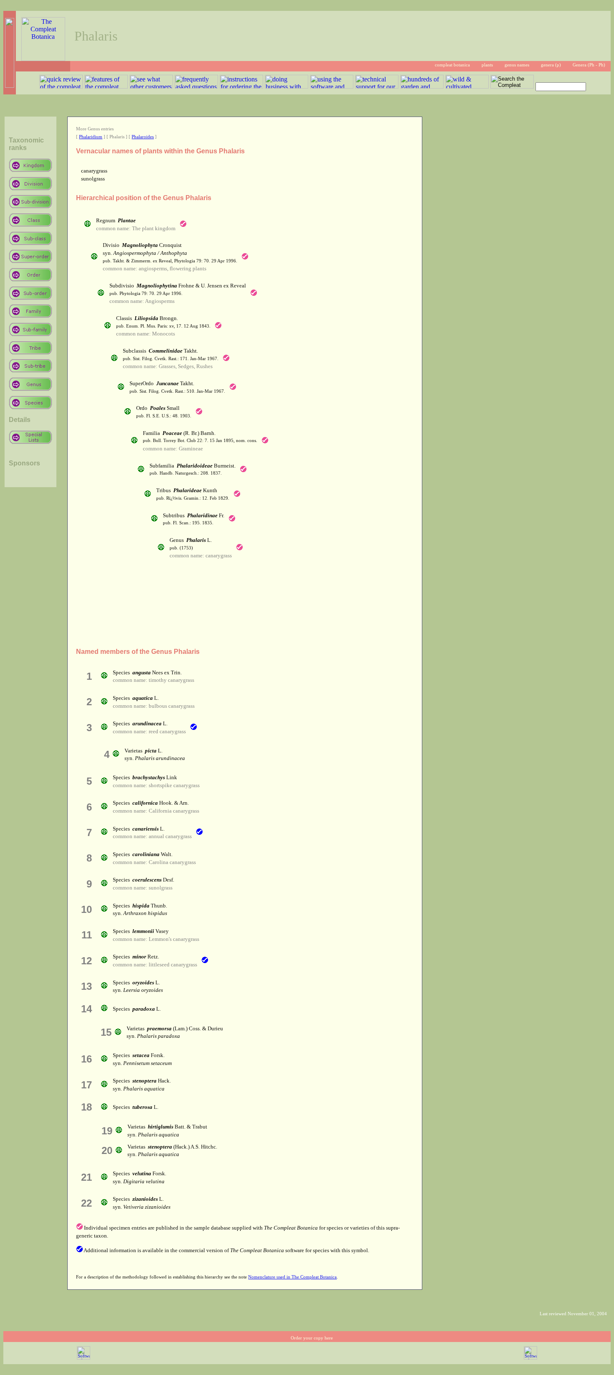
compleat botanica (452, 65)
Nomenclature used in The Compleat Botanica (292, 1277)
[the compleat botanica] (43, 58)
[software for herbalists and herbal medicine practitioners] (530, 1358)
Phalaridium (90, 137)
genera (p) (551, 65)
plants (487, 65)
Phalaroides (143, 137)
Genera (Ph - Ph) (589, 65)
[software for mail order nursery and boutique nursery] (83, 1358)
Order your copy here (312, 1338)
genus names (517, 65)
